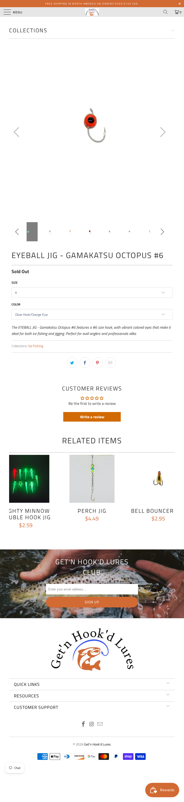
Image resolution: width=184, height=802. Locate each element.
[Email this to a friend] (110, 362)
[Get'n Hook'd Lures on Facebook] (83, 724)
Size (14, 282)
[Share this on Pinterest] (97, 362)
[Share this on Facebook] (85, 362)
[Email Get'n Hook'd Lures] (100, 724)
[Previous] (18, 132)
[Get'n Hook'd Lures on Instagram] (91, 724)
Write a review (92, 417)
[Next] (161, 132)
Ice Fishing (35, 346)
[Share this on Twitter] (72, 362)
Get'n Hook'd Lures (97, 744)
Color (16, 304)
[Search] (167, 12)
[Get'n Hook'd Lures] (92, 12)
